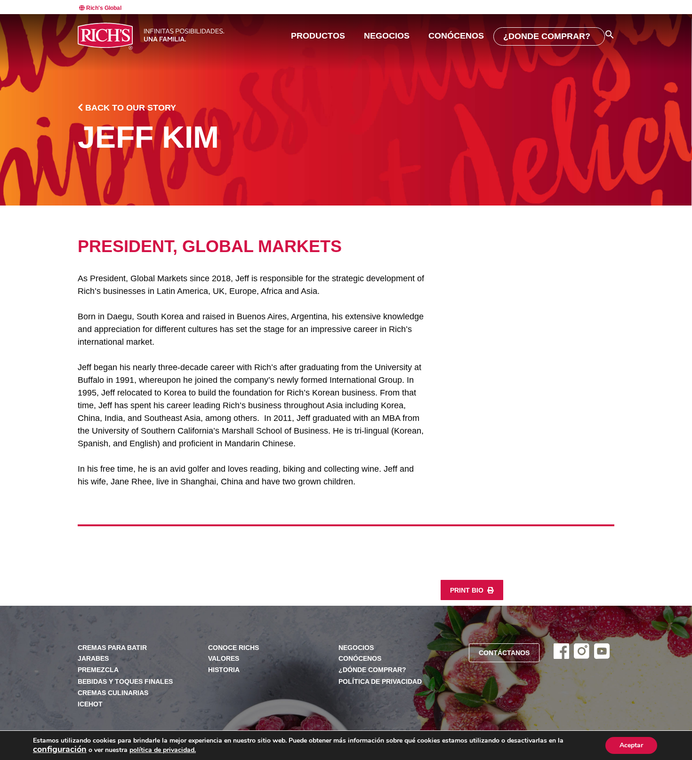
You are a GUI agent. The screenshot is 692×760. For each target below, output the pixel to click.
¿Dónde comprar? (372, 669)
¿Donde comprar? (546, 36)
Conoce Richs (233, 647)
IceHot (90, 704)
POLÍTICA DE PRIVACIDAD (380, 681)
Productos (318, 35)
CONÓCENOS (456, 35)
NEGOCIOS (387, 35)
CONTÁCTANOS (504, 653)
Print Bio (467, 590)
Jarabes (93, 658)
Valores (223, 658)
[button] (609, 34)
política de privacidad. (162, 749)
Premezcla (98, 669)
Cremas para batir (112, 647)
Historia (224, 669)
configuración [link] (60, 749)
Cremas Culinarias (113, 693)
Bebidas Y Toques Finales (125, 681)
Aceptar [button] (631, 745)
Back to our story (129, 107)
